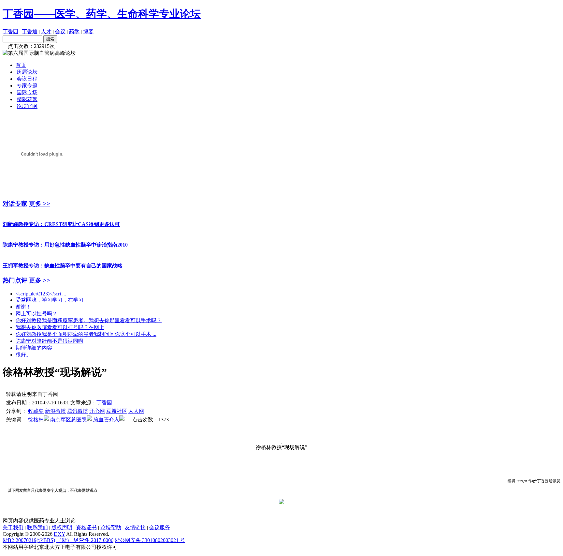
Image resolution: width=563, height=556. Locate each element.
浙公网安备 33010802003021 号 (150, 540)
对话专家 (15, 203)
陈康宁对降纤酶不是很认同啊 (49, 341)
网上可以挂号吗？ (36, 313)
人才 (46, 31)
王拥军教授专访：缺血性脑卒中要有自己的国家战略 (63, 265)
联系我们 (37, 527)
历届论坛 (27, 72)
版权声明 (61, 527)
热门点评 (15, 280)
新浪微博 (55, 411)
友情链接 (135, 527)
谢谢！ (23, 306)
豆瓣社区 (116, 411)
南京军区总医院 (68, 419)
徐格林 (36, 419)
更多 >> (39, 203)
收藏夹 (36, 411)
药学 (74, 31)
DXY (59, 534)
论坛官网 (27, 106)
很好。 (23, 354)
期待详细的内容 (34, 348)
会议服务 (159, 527)
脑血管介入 (106, 419)
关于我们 (13, 527)
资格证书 (86, 527)
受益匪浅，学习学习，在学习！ (52, 300)
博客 (88, 31)
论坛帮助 (110, 527)
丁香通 (29, 31)
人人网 (136, 411)
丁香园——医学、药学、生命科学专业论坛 (102, 14)
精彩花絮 (27, 99)
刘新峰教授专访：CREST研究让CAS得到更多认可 (61, 224)
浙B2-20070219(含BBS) (29, 540)
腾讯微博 (77, 411)
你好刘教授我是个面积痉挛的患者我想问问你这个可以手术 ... (86, 334)
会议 (60, 31)
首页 (21, 65)
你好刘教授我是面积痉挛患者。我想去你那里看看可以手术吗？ (89, 320)
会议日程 (27, 79)
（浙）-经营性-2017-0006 (84, 540)
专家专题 (27, 85)
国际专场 (27, 92)
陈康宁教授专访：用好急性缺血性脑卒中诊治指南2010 (65, 245)
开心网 (97, 411)
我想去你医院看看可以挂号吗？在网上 (60, 327)
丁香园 (10, 31)
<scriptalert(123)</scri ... (41, 293)
